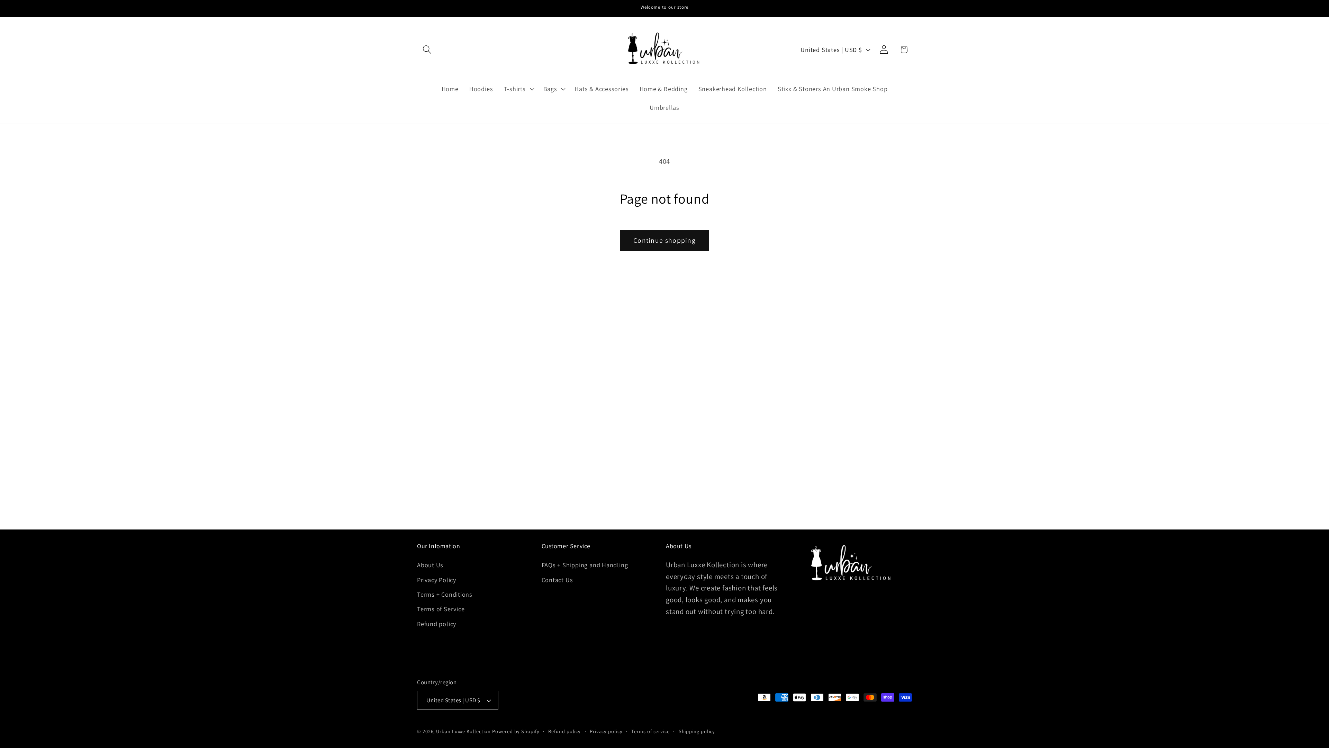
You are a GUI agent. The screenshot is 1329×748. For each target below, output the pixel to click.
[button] (427, 50)
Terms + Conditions (444, 594)
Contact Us (557, 580)
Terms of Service (440, 609)
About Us (430, 565)
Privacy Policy (436, 580)
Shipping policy (697, 731)
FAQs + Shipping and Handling (585, 565)
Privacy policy (606, 731)
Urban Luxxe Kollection (463, 731)
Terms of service (650, 731)
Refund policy (436, 624)
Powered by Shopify (515, 731)
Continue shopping (664, 240)
